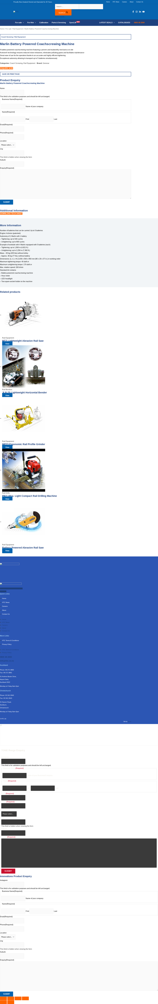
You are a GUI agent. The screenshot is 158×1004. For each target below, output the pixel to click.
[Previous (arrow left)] (3, 1002)
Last (56, 788)
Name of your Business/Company (40, 775)
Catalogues (124, 22)
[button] (23, 22)
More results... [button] (60, 17)
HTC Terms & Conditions (10, 640)
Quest (129, 721)
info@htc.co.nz (7, 661)
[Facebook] (133, 12)
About (4, 610)
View (7, 344)
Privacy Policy (7, 644)
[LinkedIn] (140, 12)
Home (2, 29)
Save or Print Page (11, 74)
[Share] (18, 998)
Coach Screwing (7, 37)
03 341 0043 (7, 698)
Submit (8, 871)
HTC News (5, 602)
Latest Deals (106, 22)
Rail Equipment (18, 29)
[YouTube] (143, 12)
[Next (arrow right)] (10, 1002)
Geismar (46, 63)
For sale (8, 29)
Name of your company (34, 898)
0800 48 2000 (6, 657)
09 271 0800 (9, 670)
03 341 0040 (9, 695)
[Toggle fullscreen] (10, 998)
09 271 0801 (7, 672)
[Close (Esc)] (25, 998)
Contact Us (6, 614)
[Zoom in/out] (3, 998)
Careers (5, 606)
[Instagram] (137, 12)
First (28, 788)
